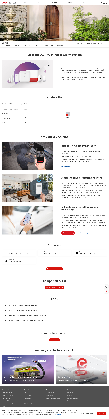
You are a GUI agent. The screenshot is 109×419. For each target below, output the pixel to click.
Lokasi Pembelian (72, 395)
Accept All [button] (101, 413)
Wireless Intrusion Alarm (98, 43)
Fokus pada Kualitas (7, 403)
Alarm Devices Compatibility (54, 287)
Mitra (84, 2)
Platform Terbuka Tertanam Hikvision (53, 399)
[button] (95, 3)
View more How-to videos (54, 269)
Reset (23, 103)
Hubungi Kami (6, 406)
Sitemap (69, 401)
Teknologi (70, 2)
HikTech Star (70, 392)
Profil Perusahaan (7, 392)
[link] (6, 45)
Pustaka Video (28, 403)
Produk (26, 2)
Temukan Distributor (51, 395)
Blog (25, 392)
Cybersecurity (6, 398)
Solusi (39, 2)
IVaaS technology (66, 167)
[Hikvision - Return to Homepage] (9, 2)
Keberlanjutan (6, 401)
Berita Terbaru (28, 395)
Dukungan (54, 2)
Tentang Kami (6, 390)
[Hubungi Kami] (106, 287)
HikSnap (26, 401)
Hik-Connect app (84, 233)
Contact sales (55, 340)
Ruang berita (28, 390)
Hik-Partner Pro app (68, 233)
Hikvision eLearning (72, 398)
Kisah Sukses (27, 398)
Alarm (88, 43)
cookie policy (58, 414)
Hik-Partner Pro (50, 392)
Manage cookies (88, 413)
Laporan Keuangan (7, 395)
